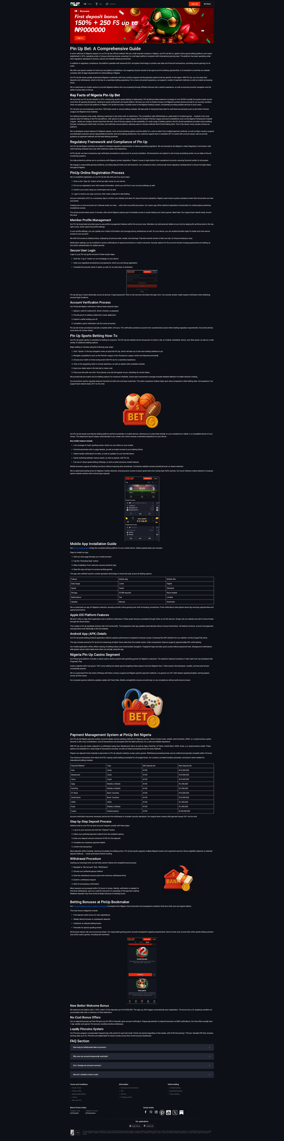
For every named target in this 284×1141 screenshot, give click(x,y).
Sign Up (194, 4)
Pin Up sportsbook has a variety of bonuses (90, 906)
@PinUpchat (74, 1113)
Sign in (80, 38)
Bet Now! (207, 4)
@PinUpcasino (90, 1113)
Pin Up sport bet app (81, 548)
